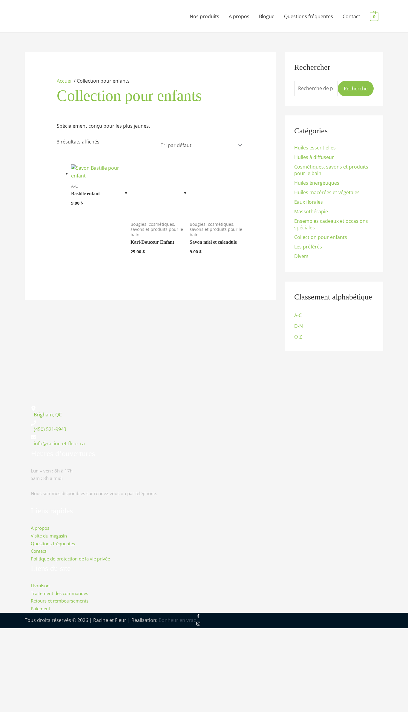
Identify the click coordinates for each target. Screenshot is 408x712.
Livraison (40, 586)
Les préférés (308, 246)
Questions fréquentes (308, 16)
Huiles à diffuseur (314, 157)
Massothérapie (311, 211)
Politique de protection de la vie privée (70, 558)
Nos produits (204, 16)
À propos (239, 16)
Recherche (356, 88)
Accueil (65, 81)
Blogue (266, 16)
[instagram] (198, 624)
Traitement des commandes (59, 593)
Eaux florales (308, 202)
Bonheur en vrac (177, 620)
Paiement (40, 608)
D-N (298, 326)
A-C (298, 315)
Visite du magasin (49, 536)
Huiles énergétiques (316, 183)
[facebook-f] (202, 616)
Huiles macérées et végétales (327, 192)
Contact (351, 16)
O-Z (298, 336)
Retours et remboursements (59, 601)
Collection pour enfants (320, 237)
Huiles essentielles (315, 147)
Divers (301, 256)
